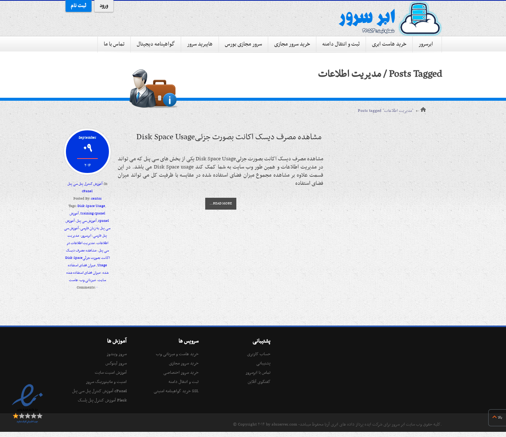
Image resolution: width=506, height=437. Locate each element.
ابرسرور (426, 44)
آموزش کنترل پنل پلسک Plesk (102, 400)
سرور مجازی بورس (243, 44)
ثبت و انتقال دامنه (341, 44)
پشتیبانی (263, 363)
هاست (73, 280)
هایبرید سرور (200, 44)
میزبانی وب (88, 280)
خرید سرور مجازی (292, 44)
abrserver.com (284, 424)
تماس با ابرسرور (258, 372)
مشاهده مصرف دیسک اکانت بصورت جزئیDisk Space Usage (87, 257)
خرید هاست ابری (389, 44)
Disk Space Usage (91, 206)
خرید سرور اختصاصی (181, 372)
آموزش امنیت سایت (111, 372)
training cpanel (92, 213)
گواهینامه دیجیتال (156, 44)
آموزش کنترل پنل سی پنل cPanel (99, 391)
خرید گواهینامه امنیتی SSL (176, 391)
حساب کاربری (258, 354)
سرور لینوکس (116, 363)
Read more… (221, 204)
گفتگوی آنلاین (259, 382)
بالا (500, 417)
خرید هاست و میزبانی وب (177, 354)
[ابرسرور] (390, 18)
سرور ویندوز (117, 354)
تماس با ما (114, 44)
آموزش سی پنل (86, 221)
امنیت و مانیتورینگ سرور (106, 382)
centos (96, 199)
